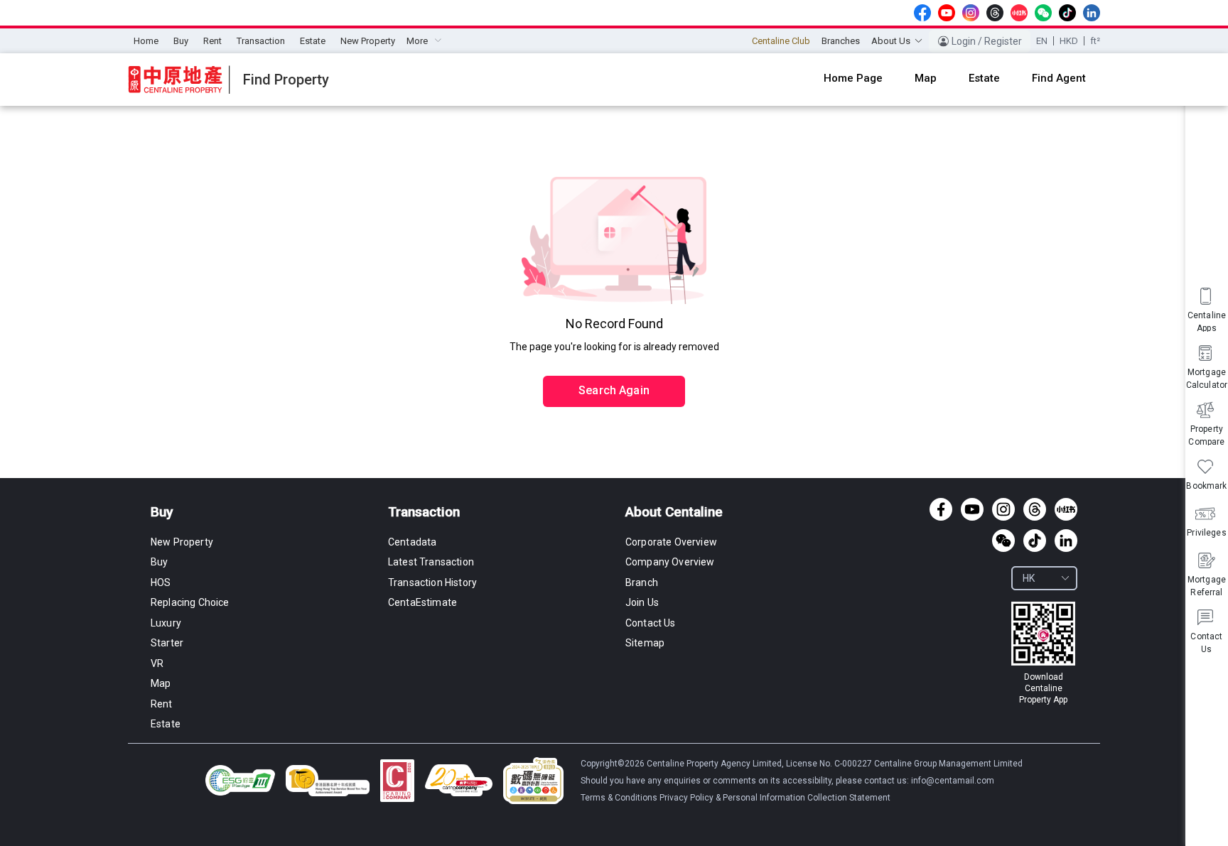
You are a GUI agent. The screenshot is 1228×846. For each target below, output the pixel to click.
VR (157, 663)
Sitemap (644, 643)
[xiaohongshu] (1019, 12)
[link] (1043, 653)
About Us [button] (890, 41)
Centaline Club (781, 41)
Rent (212, 41)
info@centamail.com (952, 781)
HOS (161, 582)
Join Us (642, 602)
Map (161, 683)
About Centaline (674, 512)
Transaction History (432, 582)
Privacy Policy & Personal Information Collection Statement (774, 798)
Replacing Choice (190, 602)
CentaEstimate (422, 602)
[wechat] (1043, 12)
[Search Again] (614, 360)
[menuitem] (146, 41)
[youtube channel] (946, 12)
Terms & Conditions (620, 798)
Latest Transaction (431, 562)
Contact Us (650, 623)
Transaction (261, 41)
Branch (641, 582)
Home (146, 41)
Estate (312, 41)
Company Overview (670, 562)
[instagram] (970, 12)
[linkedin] (1091, 12)
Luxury (166, 623)
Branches (841, 41)
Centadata (412, 542)
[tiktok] (1067, 12)
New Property (367, 41)
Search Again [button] (614, 390)
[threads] (994, 12)
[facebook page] (922, 12)
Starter (167, 643)
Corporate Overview (671, 542)
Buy (180, 41)
